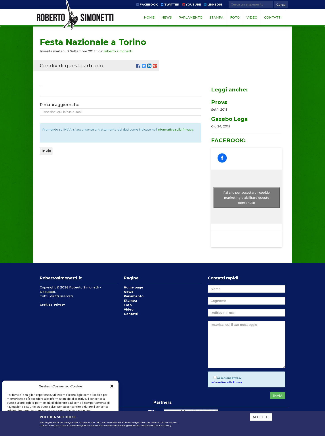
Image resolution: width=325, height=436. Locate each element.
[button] (112, 386)
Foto (235, 17)
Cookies (46, 304)
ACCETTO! (261, 417)
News (166, 17)
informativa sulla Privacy (175, 129)
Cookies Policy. (163, 425)
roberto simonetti (118, 51)
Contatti (273, 17)
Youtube (193, 4)
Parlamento (191, 17)
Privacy (59, 304)
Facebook (148, 4)
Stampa (216, 17)
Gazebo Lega (229, 119)
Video (252, 17)
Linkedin (214, 4)
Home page (133, 287)
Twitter (171, 4)
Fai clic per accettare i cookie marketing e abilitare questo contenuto (246, 197)
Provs (219, 102)
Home (149, 17)
